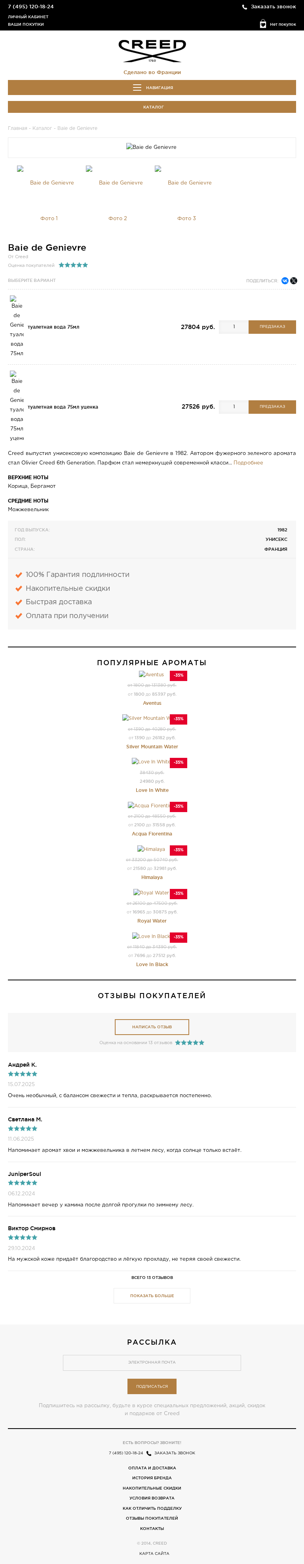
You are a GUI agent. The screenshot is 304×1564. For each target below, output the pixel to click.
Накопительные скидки (152, 1488)
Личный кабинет (28, 17)
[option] (49, 201)
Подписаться (152, 1387)
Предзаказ (272, 327)
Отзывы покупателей (152, 1518)
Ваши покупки (26, 24)
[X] (293, 280)
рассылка (152, 1342)
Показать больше (152, 1296)
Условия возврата (152, 1498)
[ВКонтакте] (285, 280)
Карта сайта (154, 1554)
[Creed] (152, 50)
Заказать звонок (273, 6)
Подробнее (248, 463)
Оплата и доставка (152, 1468)
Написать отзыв (152, 1027)
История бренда (152, 1478)
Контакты (152, 1528)
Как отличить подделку (152, 1508)
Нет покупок (283, 24)
